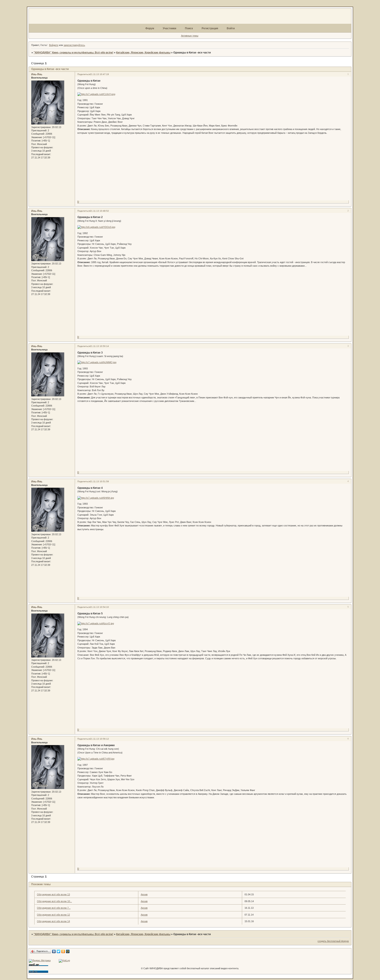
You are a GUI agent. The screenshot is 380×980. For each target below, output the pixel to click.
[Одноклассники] (63, 951)
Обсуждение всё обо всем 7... (54, 908)
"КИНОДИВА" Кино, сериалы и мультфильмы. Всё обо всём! (73, 52)
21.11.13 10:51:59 (99, 481)
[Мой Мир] (68, 951)
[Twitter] (58, 951)
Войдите (53, 45)
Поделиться (83, 74)
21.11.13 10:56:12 (99, 739)
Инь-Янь (36, 74)
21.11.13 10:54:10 (99, 607)
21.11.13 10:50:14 (99, 346)
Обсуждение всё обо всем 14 (53, 921)
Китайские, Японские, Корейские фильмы (143, 52)
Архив (144, 894)
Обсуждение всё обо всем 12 (53, 914)
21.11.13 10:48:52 (99, 211)
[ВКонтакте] (54, 951)
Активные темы (189, 35)
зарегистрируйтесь (74, 45)
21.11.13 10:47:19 (99, 74)
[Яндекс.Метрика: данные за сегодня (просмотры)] (40, 961)
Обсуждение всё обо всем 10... (54, 901)
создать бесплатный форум (333, 941)
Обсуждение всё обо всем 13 (53, 894)
